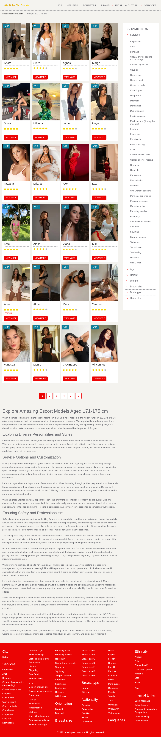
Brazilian (86, 713)
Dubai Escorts (141, 705)
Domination (8, 722)
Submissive (61, 684)
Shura (7, 123)
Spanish (112, 696)
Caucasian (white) (144, 669)
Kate (7, 244)
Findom (32, 666)
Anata (7, 63)
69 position (7, 669)
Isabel (66, 123)
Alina (36, 304)
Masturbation (35, 707)
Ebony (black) (141, 665)
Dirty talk (6, 718)
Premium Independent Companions (146, 711)
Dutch (111, 650)
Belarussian (87, 709)
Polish (111, 679)
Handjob (33, 699)
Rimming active (62, 650)
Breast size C (88, 658)
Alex (65, 183)
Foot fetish (34, 674)
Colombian (87, 721)
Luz (94, 183)
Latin (137, 677)
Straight (59, 709)
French (111, 658)
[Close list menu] (127, 35)
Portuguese (114, 684)
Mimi (95, 244)
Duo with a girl (36, 650)
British (85, 717)
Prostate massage (38, 724)
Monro (37, 364)
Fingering (33, 670)
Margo (96, 63)
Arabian (138, 657)
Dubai (5, 657)
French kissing (36, 678)
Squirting (59, 671)
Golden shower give (39, 687)
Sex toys (59, 667)
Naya (95, 123)
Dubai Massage (142, 701)
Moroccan (113, 675)
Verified (72, 5)
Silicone (85, 692)
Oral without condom (39, 716)
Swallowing (60, 688)
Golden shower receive (40, 691)
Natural (85, 688)
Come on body (9, 706)
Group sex (34, 695)
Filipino (111, 654)
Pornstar (89, 5)
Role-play (60, 658)
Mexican (112, 671)
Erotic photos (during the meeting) (39, 660)
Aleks (36, 244)
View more (11, 77)
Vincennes (98, 364)
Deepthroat (8, 714)
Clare (36, 63)
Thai (110, 700)
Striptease (60, 679)
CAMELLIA (70, 364)
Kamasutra (34, 703)
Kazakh (112, 667)
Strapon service (63, 675)
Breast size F (88, 671)
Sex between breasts (65, 663)
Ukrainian (113, 704)
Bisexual (59, 713)
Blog (137, 688)
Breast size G (88, 675)
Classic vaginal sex (11, 689)
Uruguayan (113, 709)
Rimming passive (63, 654)
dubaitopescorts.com (12, 13)
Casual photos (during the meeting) (13, 684)
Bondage (6, 678)
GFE (31, 682)
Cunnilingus (8, 710)
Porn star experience (39, 720)
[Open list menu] (127, 269)
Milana (37, 183)
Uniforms (59, 692)
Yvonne (97, 304)
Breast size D (88, 663)
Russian (112, 692)
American (86, 705)
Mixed (138, 682)
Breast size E (88, 667)
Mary (66, 304)
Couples (6, 693)
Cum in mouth (9, 702)
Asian (137, 661)
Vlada (66, 244)
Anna (7, 304)
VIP (60, 5)
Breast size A (88, 650)
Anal (4, 674)
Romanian (113, 688)
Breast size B (88, 654)
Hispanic (139, 673)
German (112, 663)
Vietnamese (114, 713)
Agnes (67, 63)
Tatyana (9, 183)
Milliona (38, 123)
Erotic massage (36, 654)
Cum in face (8, 697)
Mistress (33, 712)
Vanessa (9, 364)
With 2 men (61, 696)
